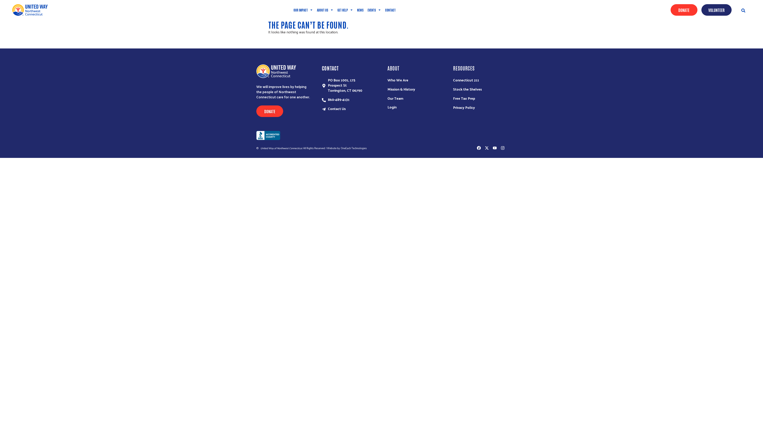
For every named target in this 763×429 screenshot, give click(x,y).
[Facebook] (479, 148)
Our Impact (300, 10)
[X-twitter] (487, 148)
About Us (322, 10)
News (360, 10)
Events (372, 10)
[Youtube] (495, 148)
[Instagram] (503, 148)
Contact (390, 10)
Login (392, 107)
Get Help (342, 10)
